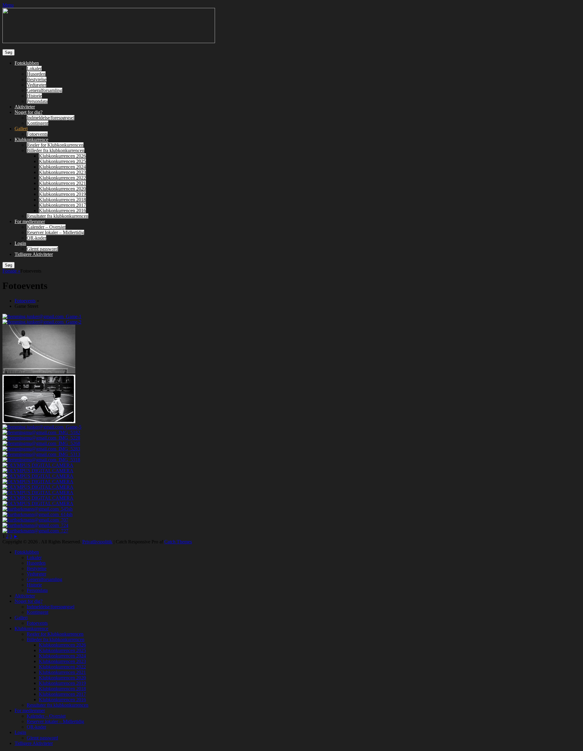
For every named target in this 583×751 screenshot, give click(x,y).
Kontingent (37, 123)
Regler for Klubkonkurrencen (55, 145)
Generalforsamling (44, 90)
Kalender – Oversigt (46, 226)
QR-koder (36, 237)
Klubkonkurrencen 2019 (62, 194)
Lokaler (34, 68)
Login (20, 243)
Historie (34, 95)
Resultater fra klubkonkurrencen (57, 216)
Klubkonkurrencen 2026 (62, 155)
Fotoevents (37, 134)
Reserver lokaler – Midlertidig (55, 232)
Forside (11, 271)
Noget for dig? (29, 112)
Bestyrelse (36, 79)
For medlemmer (30, 221)
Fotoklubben (27, 63)
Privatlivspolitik (97, 541)
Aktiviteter (25, 106)
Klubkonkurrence (31, 139)
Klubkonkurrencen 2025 (62, 161)
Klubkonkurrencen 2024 (62, 166)
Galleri (21, 128)
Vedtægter (36, 84)
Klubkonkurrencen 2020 (62, 188)
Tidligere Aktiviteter (34, 254)
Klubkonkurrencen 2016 (62, 210)
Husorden (36, 73)
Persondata (37, 101)
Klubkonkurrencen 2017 (62, 205)
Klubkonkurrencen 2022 (62, 177)
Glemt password (42, 248)
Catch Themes (178, 541)
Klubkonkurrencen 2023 (62, 172)
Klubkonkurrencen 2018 (62, 199)
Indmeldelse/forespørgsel (50, 117)
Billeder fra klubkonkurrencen (55, 150)
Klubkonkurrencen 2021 (62, 183)
